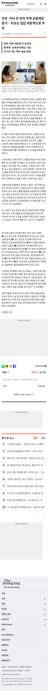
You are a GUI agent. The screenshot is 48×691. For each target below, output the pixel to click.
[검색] (41, 4)
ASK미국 (5, 619)
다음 (44, 515)
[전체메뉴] (45, 4)
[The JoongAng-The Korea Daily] (11, 583)
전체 (35, 438)
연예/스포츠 (6, 614)
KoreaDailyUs (8, 634)
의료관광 (5, 655)
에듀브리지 (6, 639)
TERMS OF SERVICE (9, 670)
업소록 (4, 650)
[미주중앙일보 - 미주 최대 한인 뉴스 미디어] (9, 4)
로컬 (43, 438)
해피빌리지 (6, 660)
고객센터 (27, 670)
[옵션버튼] (44, 33)
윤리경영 (20, 670)
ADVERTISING (13, 667)
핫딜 (3, 629)
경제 (3, 603)
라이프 (4, 609)
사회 (3, 598)
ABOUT (4, 667)
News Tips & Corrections (11, 674)
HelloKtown (7, 624)
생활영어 (5, 645)
